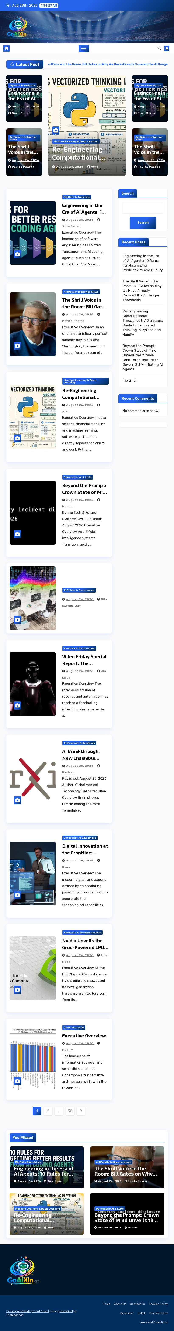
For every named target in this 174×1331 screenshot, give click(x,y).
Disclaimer (127, 1313)
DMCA (142, 1313)
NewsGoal (66, 1311)
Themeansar (14, 1315)
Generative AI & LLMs (67, 141)
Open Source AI (74, 1027)
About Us (120, 1304)
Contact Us (137, 1304)
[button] (159, 48)
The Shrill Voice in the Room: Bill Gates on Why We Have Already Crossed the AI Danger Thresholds (142, 290)
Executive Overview (84, 1035)
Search (128, 193)
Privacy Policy (158, 1313)
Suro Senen (21, 113)
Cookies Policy (158, 1304)
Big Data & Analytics (22, 85)
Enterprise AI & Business (80, 837)
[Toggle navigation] (84, 48)
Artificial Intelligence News (23, 138)
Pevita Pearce (23, 166)
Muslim (96, 166)
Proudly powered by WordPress (27, 1311)
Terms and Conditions (153, 1322)
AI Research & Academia (79, 743)
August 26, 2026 (25, 106)
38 (70, 1111)
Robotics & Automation (79, 648)
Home (106, 1304)
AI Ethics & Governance (79, 590)
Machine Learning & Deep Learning (80, 381)
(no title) (129, 380)
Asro (50, 1227)
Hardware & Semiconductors (82, 932)
